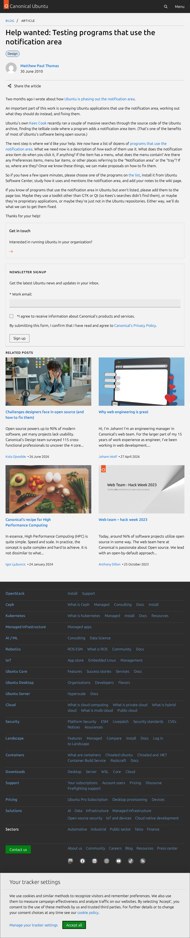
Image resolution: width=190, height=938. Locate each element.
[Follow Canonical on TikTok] (131, 862)
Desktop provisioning (129, 799)
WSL (104, 771)
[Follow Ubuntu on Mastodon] (71, 862)
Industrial (98, 829)
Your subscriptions (83, 783)
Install (72, 593)
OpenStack (15, 593)
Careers (115, 848)
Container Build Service (87, 760)
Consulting (123, 604)
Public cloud (127, 710)
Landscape (15, 738)
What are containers (84, 755)
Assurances (94, 727)
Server (91, 771)
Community (121, 649)
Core (117, 771)
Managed (101, 604)
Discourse (154, 783)
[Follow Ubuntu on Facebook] (83, 862)
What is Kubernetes (84, 615)
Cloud (11, 705)
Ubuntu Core (16, 671)
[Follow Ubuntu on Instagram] (107, 862)
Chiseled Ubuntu (119, 755)
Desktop (74, 771)
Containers (15, 755)
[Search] (165, 6)
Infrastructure (97, 810)
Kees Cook (38, 123)
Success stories (99, 671)
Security (12, 721)
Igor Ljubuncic (16, 564)
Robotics (13, 649)
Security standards (148, 721)
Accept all (74, 925)
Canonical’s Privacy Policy (135, 325)
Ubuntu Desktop (20, 682)
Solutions (14, 810)
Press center (167, 848)
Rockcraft (118, 760)
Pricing (135, 783)
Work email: (22, 294)
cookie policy (87, 912)
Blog (10, 20)
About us (75, 848)
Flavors (124, 682)
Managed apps (80, 627)
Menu (179, 6)
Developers (104, 682)
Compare (114, 738)
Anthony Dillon (109, 564)
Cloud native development (157, 818)
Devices (158, 799)
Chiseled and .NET (152, 755)
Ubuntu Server (18, 693)
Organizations (79, 682)
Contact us (18, 849)
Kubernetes (15, 615)
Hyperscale (77, 693)
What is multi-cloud (97, 710)
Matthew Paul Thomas (39, 66)
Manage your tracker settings (34, 925)
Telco (139, 829)
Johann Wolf (108, 456)
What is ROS (97, 649)
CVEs (172, 721)
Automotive (77, 829)
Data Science (100, 638)
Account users (113, 783)
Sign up (19, 338)
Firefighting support (84, 788)
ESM (104, 721)
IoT (8, 660)
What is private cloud (130, 705)
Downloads (15, 771)
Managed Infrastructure (131, 810)
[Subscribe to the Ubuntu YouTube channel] (119, 862)
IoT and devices (118, 818)
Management (131, 660)
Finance (153, 829)
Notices (74, 727)
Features (75, 671)
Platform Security (82, 721)
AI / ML (12, 638)
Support (88, 593)
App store (76, 660)
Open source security (85, 818)
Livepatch (121, 721)
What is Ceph (78, 604)
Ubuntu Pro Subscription (88, 799)
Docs (140, 604)
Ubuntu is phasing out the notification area (99, 99)
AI (69, 810)
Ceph (10, 604)
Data (78, 810)
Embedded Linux (102, 660)
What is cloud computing (88, 705)
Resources (160, 615)
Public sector (120, 829)
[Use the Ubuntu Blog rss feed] (143, 862)
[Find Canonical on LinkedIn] (95, 862)
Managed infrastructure (26, 627)
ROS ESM (75, 649)
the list (134, 175)
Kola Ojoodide (16, 456)
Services (122, 671)
